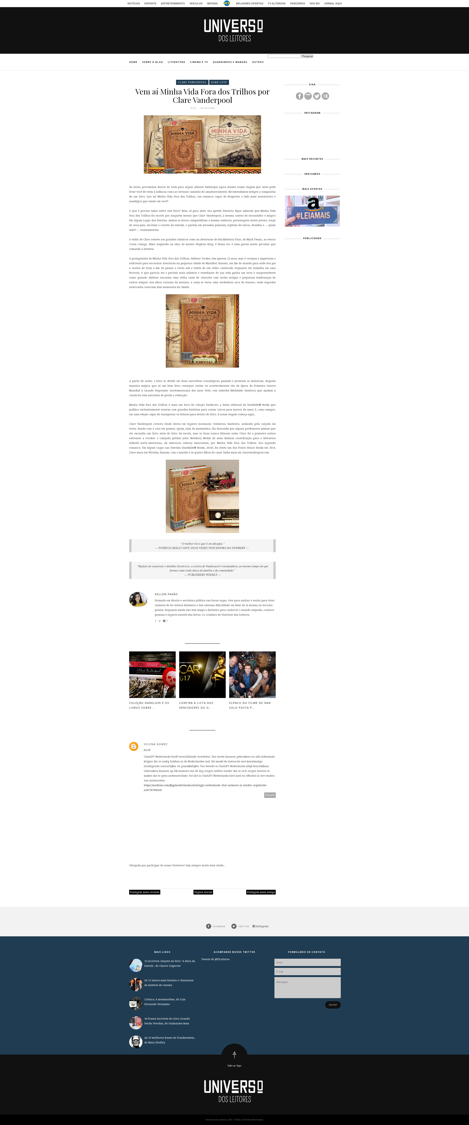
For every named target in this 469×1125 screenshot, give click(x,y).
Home (133, 62)
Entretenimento (173, 3)
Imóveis (212, 3)
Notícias (134, 3)
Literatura (176, 62)
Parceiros (297, 3)
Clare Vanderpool (192, 82)
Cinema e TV (199, 62)
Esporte (150, 3)
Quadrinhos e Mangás (230, 62)
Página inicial (203, 892)
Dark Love (219, 82)
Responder (270, 795)
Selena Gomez (156, 744)
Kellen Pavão (166, 594)
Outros (258, 62)
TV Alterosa (277, 3)
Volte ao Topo (234, 1065)
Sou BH (315, 3)
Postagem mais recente (144, 892)
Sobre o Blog (152, 62)
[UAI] (226, 4)
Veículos (195, 3)
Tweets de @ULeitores (215, 959)
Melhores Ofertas (249, 3)
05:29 (147, 750)
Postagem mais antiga (261, 892)
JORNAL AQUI (333, 3)
